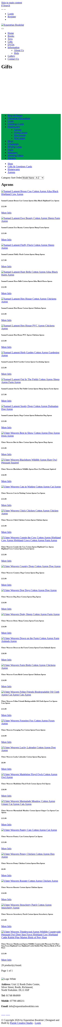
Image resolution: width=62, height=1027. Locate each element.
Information (13, 47)
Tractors (12, 158)
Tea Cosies (19, 138)
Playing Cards (15, 146)
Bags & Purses (15, 115)
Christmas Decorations (19, 118)
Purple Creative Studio (21, 1023)
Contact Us (13, 59)
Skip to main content (11, 2)
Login (11, 13)
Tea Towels (20, 135)
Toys (10, 39)
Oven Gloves (20, 132)
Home (11, 33)
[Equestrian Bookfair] (12, 25)
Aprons (17, 129)
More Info (6, 212)
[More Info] (31, 194)
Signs (10, 149)
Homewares (14, 126)
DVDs (11, 44)
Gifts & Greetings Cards (20, 166)
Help (16, 53)
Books (11, 36)
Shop (10, 163)
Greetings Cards (16, 124)
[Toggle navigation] (2, 28)
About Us (19, 50)
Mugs (10, 141)
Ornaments (13, 144)
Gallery (11, 56)
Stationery (13, 152)
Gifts (10, 41)
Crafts (11, 121)
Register (12, 16)
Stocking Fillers (15, 155)
